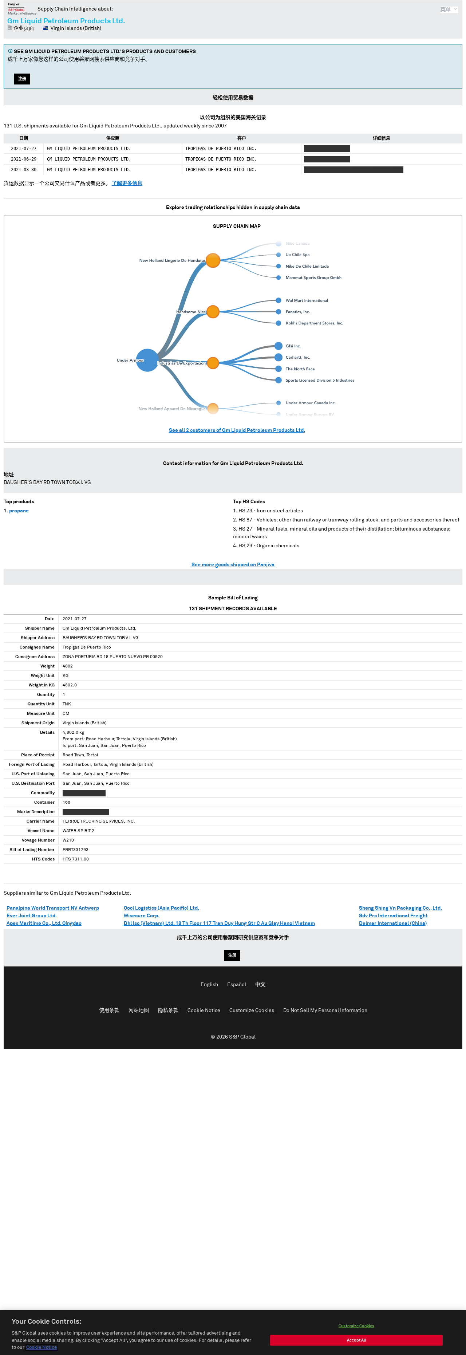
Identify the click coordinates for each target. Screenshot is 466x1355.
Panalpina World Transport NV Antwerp (53, 908)
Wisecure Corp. (141, 915)
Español (236, 984)
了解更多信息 (127, 183)
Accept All (356, 1340)
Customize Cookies (251, 1010)
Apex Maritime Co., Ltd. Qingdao (44, 923)
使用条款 (109, 1010)
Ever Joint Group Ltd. (32, 915)
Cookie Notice (203, 1010)
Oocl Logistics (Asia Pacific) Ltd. (161, 908)
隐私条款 (168, 1010)
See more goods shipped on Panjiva (233, 564)
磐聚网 (22, 8)
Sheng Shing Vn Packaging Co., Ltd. (400, 908)
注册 (22, 79)
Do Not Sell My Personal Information (325, 1010)
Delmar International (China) (393, 923)
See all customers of (237, 430)
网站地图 (139, 1010)
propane (19, 510)
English (209, 984)
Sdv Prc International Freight (393, 915)
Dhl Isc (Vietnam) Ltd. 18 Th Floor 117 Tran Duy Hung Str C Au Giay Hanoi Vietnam (219, 923)
